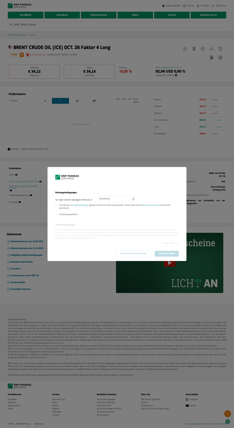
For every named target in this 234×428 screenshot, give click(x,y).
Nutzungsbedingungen (79, 205)
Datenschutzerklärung (150, 205)
